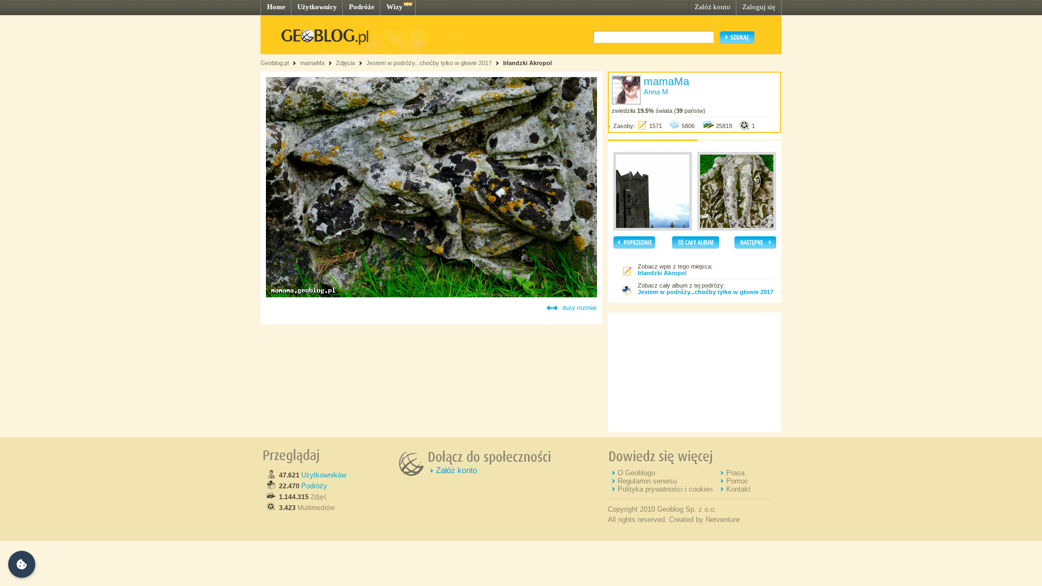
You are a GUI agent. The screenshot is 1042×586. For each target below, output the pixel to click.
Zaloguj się (759, 7)
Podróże (361, 7)
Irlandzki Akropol (527, 63)
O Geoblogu (636, 473)
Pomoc (737, 481)
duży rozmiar (579, 307)
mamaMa (312, 63)
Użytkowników (323, 475)
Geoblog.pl (274, 63)
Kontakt (738, 489)
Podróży (314, 486)
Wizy (394, 7)
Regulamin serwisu (647, 481)
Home (276, 7)
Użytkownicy (317, 7)
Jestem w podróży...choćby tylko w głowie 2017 (429, 63)
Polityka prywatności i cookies (665, 489)
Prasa (735, 473)
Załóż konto (712, 7)
